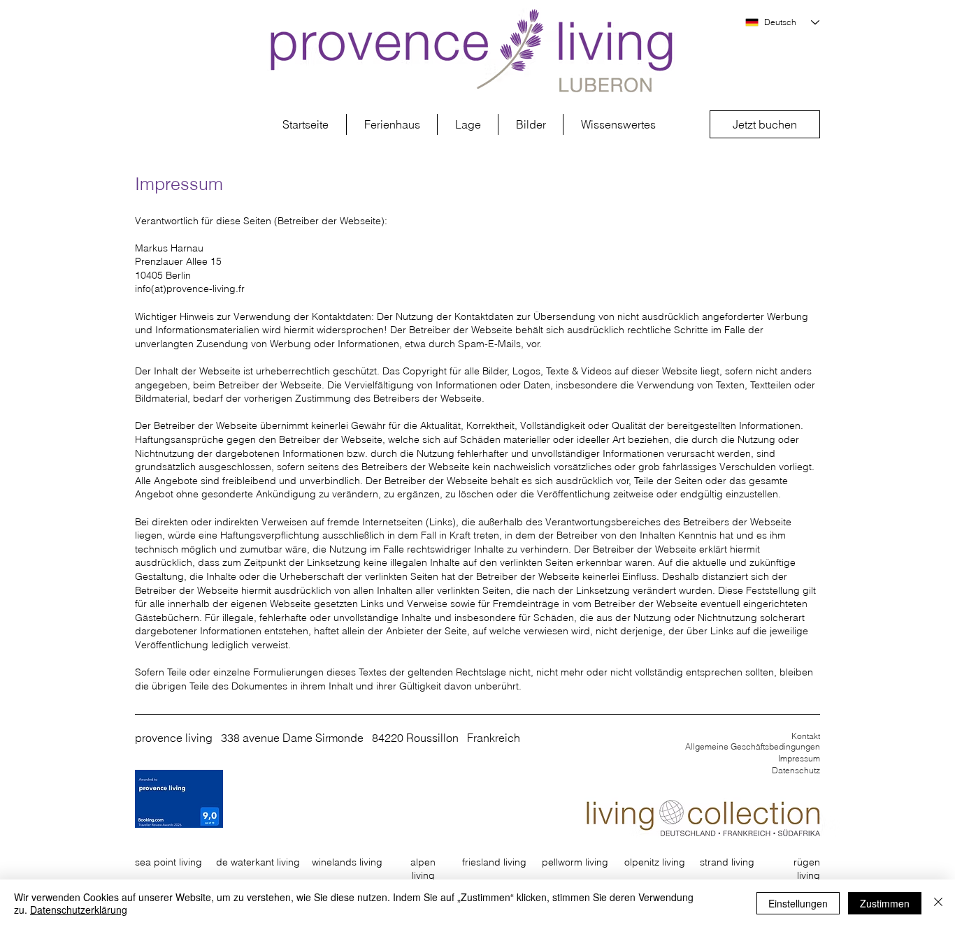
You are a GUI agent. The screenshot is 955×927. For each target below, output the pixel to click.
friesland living (494, 862)
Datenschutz (796, 770)
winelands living (347, 862)
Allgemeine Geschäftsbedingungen (752, 746)
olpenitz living (654, 862)
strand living (727, 862)
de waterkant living (258, 862)
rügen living (807, 869)
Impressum (799, 758)
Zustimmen (885, 903)
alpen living (423, 869)
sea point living (168, 862)
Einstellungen (798, 903)
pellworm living (575, 862)
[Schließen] (938, 903)
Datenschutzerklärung (78, 910)
